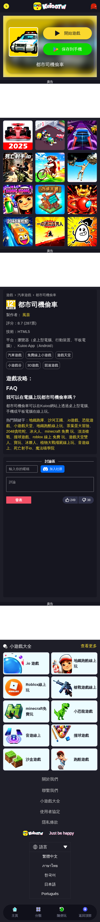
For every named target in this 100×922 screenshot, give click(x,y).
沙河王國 (55, 420)
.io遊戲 (72, 420)
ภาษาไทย (50, 866)
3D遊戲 (33, 365)
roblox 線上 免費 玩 (49, 437)
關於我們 (50, 779)
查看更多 (89, 646)
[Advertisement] (50, 101)
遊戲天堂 (64, 355)
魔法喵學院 (45, 448)
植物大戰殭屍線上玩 (57, 442)
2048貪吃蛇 (16, 431)
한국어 (50, 875)
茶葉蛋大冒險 (78, 426)
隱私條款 (50, 822)
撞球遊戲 (21, 437)
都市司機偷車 (46, 295)
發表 (18, 500)
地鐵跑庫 (36, 420)
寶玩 (17, 442)
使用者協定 (50, 812)
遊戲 (9, 295)
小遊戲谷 (15, 365)
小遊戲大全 (50, 801)
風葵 (26, 315)
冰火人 (35, 431)
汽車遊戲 (24, 295)
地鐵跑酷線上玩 (49, 426)
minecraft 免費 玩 (59, 431)
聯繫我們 (50, 790)
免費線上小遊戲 (39, 355)
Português (50, 894)
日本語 (50, 884)
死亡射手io (23, 448)
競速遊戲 (51, 365)
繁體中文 (50, 856)
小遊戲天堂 (23, 426)
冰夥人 (30, 442)
